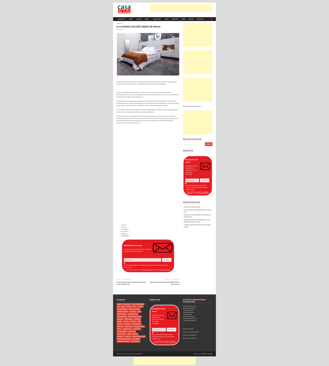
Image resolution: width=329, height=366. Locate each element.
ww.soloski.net (187, 314)
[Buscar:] (197, 144)
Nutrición (175, 19)
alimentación (127, 304)
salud (128, 334)
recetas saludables (122, 331)
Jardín (183, 19)
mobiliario (133, 321)
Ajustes (204, 363)
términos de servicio (164, 270)
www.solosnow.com (189, 316)
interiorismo (137, 319)
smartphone (120, 336)
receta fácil (120, 326)
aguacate (119, 304)
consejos (140, 306)
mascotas (126, 321)
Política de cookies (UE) (190, 335)
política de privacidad (147, 270)
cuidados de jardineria (122, 311)
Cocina (135, 306)
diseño (139, 311)
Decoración (120, 23)
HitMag (210, 354)
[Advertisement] (181, 8)
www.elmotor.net (188, 310)
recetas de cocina (127, 329)
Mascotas (200, 19)
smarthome (135, 334)
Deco (130, 19)
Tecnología (157, 19)
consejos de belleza (122, 309)
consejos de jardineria (134, 309)
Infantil (191, 19)
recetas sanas (131, 331)
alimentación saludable (138, 304)
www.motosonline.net (189, 308)
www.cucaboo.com (188, 312)
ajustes (165, 364)
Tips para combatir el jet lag (192, 207)
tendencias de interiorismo (124, 339)
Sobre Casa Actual (188, 329)
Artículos (121, 19)
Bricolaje (129, 306)
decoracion (133, 311)
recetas (119, 329)
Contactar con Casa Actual (191, 332)
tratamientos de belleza (123, 341)
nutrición (119, 324)
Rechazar (193, 363)
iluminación (120, 319)
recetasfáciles (136, 329)
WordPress (204, 354)
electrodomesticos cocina (134, 316)
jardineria (119, 321)
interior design (128, 319)
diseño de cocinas (121, 314)
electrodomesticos (122, 316)
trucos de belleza (135, 341)
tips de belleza (136, 339)
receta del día (127, 324)
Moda (146, 19)
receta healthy (128, 326)
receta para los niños (139, 326)
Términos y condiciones (189, 338)
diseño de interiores (133, 314)
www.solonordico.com (189, 318)
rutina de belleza (121, 334)
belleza (123, 306)
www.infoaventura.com (190, 306)
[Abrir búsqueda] (211, 19)
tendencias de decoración (138, 336)
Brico (167, 19)
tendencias (127, 336)
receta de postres (136, 324)
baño (118, 306)
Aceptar (183, 363)
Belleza (139, 19)
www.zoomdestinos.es (189, 320)
